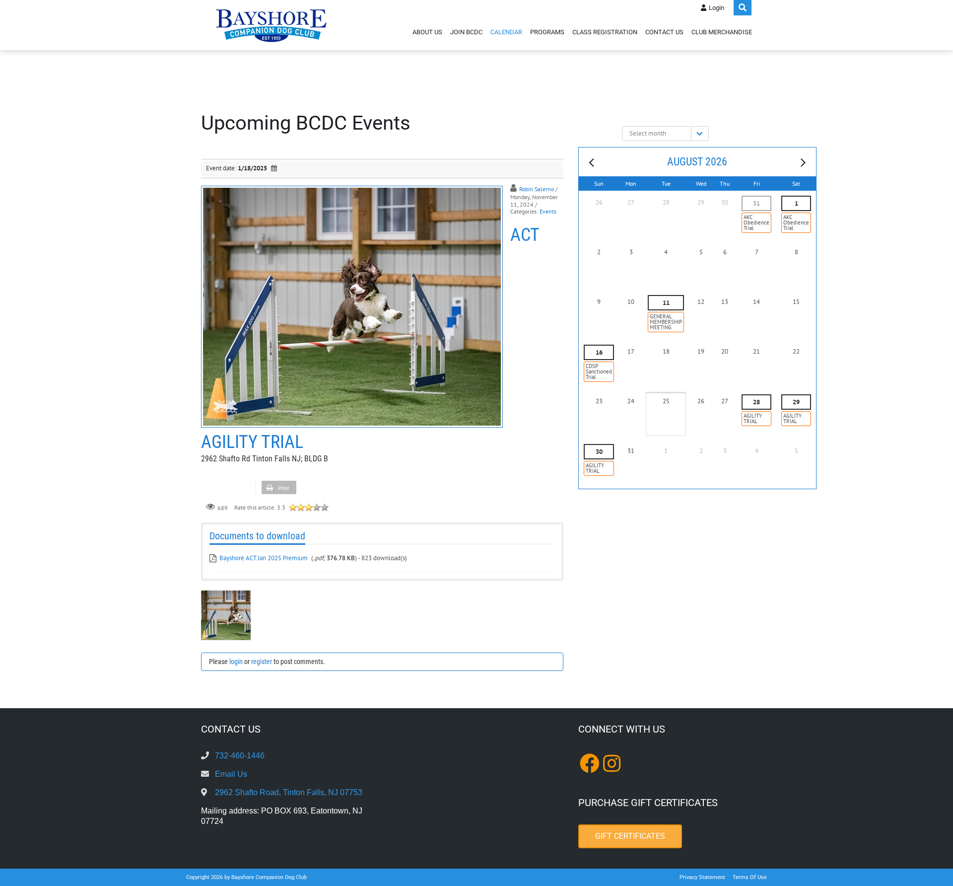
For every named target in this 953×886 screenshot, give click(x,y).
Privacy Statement (702, 877)
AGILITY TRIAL (753, 418)
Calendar (506, 32)
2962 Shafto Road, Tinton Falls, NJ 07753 (288, 792)
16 (599, 352)
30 (599, 451)
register (261, 661)
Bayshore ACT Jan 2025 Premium (263, 558)
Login (716, 7)
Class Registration (604, 32)
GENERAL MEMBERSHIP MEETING (666, 322)
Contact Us (664, 32)
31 (756, 203)
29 (796, 402)
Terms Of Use (750, 877)
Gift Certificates (630, 836)
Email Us (231, 774)
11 (666, 302)
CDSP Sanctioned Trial (599, 371)
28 (756, 402)
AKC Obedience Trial (756, 222)
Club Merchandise (721, 32)
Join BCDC (466, 32)
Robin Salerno (536, 189)
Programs (547, 32)
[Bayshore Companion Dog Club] (271, 25)
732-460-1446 (240, 755)
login (236, 661)
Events (548, 211)
